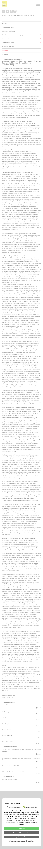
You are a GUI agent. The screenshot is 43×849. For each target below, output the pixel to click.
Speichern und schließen (21, 837)
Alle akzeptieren (21, 828)
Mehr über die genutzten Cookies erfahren (21, 841)
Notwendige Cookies (15, 807)
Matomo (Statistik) (31, 807)
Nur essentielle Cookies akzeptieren (21, 832)
